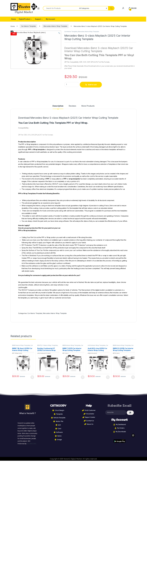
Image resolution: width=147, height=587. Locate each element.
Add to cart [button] (32, 377)
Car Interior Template (28, 26)
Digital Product (24, 19)
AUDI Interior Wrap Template (96, 345)
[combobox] (60, 8)
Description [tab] (58, 106)
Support (38, 19)
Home (13, 19)
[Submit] (130, 413)
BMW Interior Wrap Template (21, 345)
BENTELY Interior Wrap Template (47, 345)
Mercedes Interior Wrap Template (55, 26)
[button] (59, 33)
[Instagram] (133, 435)
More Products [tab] (87, 106)
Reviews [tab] (72, 106)
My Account (50, 19)
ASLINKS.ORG (31, 444)
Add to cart (92, 85)
